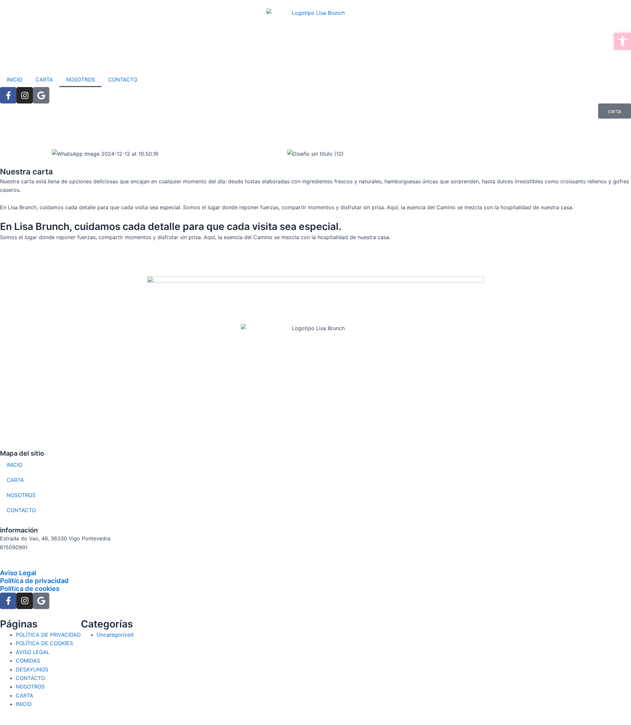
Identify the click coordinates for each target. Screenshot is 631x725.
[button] (622, 41)
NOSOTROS (80, 79)
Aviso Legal (18, 573)
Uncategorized (115, 634)
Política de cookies (29, 589)
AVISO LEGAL (33, 652)
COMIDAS (28, 660)
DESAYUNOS (32, 669)
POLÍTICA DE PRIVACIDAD (48, 634)
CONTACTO (122, 79)
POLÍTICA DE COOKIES (44, 643)
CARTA (44, 79)
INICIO (14, 79)
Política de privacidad (34, 581)
